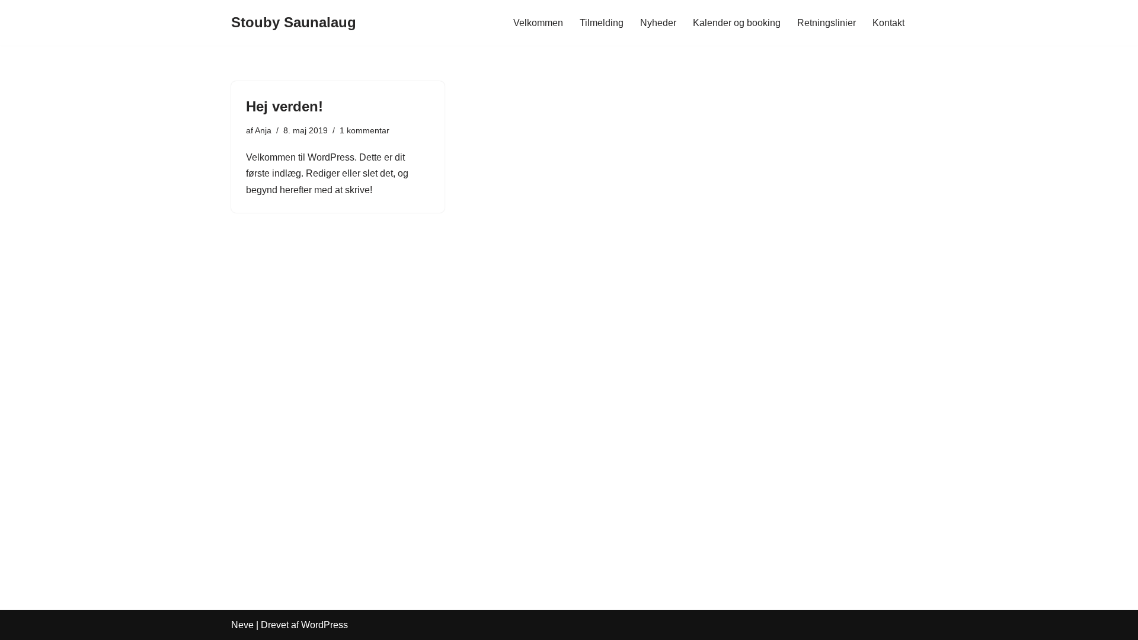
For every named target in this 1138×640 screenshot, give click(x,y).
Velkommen (538, 23)
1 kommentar (364, 130)
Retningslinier (826, 23)
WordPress (324, 625)
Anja (263, 130)
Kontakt (888, 23)
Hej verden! (284, 106)
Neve (242, 625)
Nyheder (658, 23)
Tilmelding (602, 23)
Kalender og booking (737, 23)
